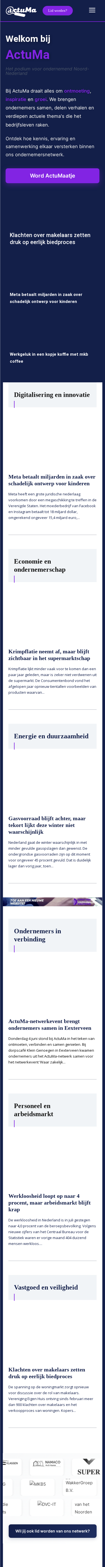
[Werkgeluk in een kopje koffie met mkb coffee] (52, 346)
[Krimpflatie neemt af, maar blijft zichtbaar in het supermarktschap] (52, 612)
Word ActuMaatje (52, 175)
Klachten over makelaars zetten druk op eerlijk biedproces (50, 238)
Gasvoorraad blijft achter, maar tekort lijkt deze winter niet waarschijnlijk (47, 825)
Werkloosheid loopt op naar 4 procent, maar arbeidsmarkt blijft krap (49, 1202)
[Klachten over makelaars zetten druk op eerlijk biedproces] (52, 227)
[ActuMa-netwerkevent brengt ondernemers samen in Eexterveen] (52, 981)
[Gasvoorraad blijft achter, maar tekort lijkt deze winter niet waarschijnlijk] (52, 778)
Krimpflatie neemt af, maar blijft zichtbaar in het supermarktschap (49, 654)
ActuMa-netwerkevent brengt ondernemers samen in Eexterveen (49, 1024)
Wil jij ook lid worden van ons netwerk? (52, 1531)
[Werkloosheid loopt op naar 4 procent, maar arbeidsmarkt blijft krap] (52, 1156)
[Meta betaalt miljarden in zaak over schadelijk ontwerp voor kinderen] (52, 286)
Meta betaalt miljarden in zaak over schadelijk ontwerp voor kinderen (51, 480)
